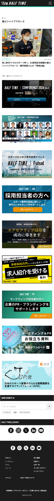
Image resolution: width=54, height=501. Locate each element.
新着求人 (37, 461)
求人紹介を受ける (40, 468)
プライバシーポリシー (21, 490)
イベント (8, 478)
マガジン (8, 458)
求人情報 (37, 458)
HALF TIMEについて (27, 478)
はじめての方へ (39, 471)
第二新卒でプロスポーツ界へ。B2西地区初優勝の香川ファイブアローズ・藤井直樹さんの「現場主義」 (26, 64)
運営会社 (44, 490)
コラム (7, 465)
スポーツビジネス (25, 412)
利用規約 (9, 490)
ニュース (8, 468)
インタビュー (6, 59)
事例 (15, 412)
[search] (49, 406)
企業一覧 (37, 465)
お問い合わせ (34, 490)
